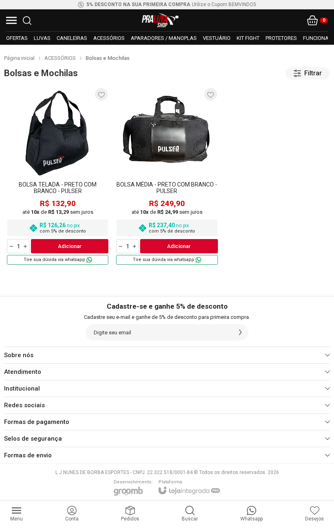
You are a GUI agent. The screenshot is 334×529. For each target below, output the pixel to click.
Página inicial (19, 58)
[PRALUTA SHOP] (160, 20)
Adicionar (69, 246)
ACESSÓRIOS (60, 58)
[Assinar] (240, 332)
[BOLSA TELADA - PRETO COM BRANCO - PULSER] (57, 176)
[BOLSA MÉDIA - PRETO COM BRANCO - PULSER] (167, 176)
